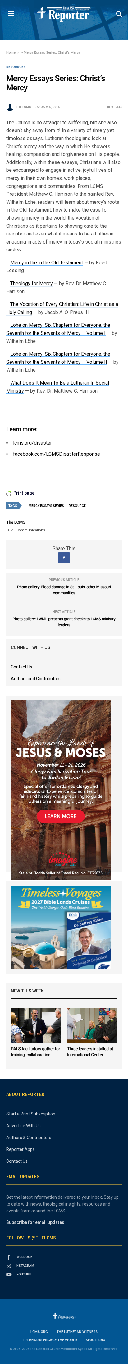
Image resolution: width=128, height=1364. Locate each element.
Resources (15, 67)
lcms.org (39, 1332)
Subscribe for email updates (35, 1222)
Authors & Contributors (28, 1137)
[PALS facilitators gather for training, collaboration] (36, 1025)
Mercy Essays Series (46, 506)
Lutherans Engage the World (50, 1340)
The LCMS (23, 107)
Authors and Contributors (36, 678)
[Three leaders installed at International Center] (92, 1025)
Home (11, 53)
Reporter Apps (20, 1149)
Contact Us (21, 666)
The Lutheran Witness (77, 1332)
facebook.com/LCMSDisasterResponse (56, 454)
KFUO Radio (95, 1340)
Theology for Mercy (31, 283)
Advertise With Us (23, 1125)
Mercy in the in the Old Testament (46, 263)
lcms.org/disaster (32, 443)
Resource (77, 506)
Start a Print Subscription (30, 1113)
